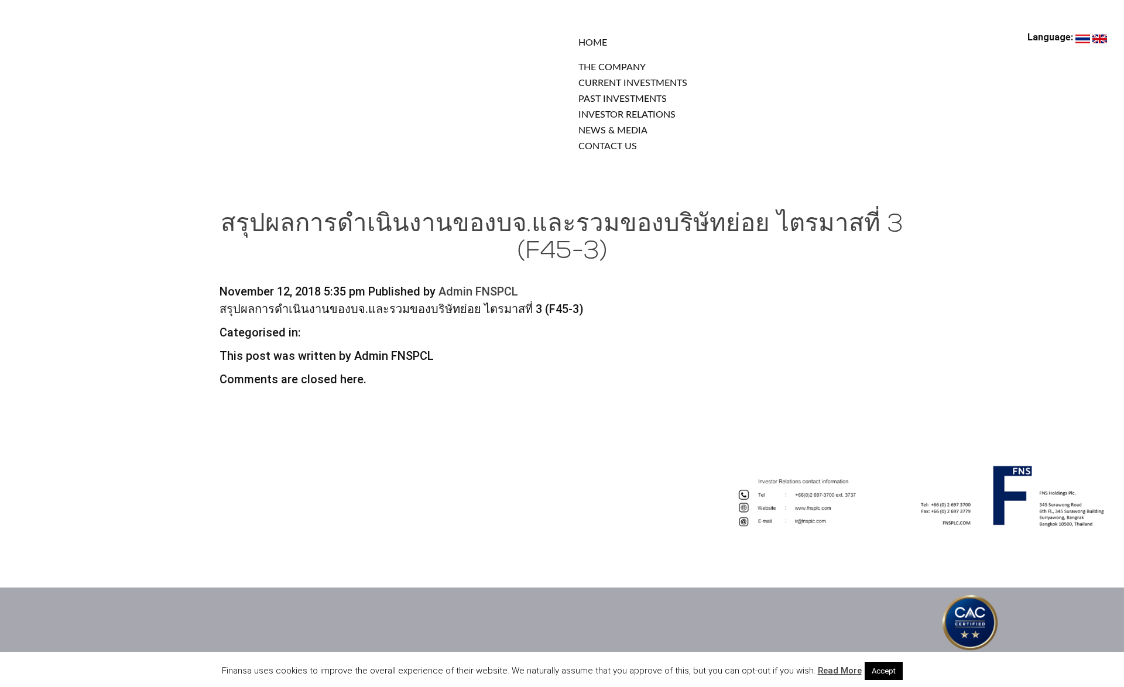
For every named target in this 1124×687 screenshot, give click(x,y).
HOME (592, 42)
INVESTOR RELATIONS (627, 114)
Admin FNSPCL (478, 291)
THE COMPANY (612, 67)
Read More (840, 670)
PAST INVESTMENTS (622, 99)
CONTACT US (607, 146)
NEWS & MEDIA (612, 130)
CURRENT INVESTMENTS (632, 83)
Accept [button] (884, 671)
